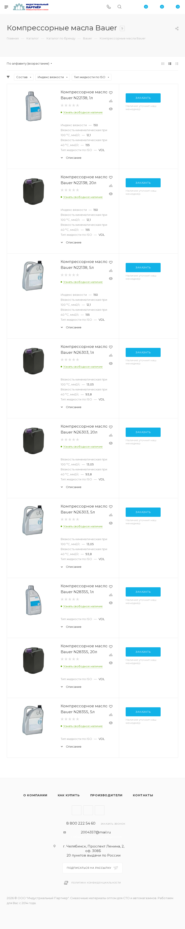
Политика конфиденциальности (96, 882)
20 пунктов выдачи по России (93, 855)
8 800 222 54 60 (80, 823)
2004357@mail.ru (96, 832)
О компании (35, 795)
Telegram (76, 810)
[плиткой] (163, 63)
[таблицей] (177, 63)
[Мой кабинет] (130, 7)
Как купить (69, 795)
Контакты (143, 795)
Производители (106, 795)
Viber (88, 810)
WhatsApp (99, 810)
